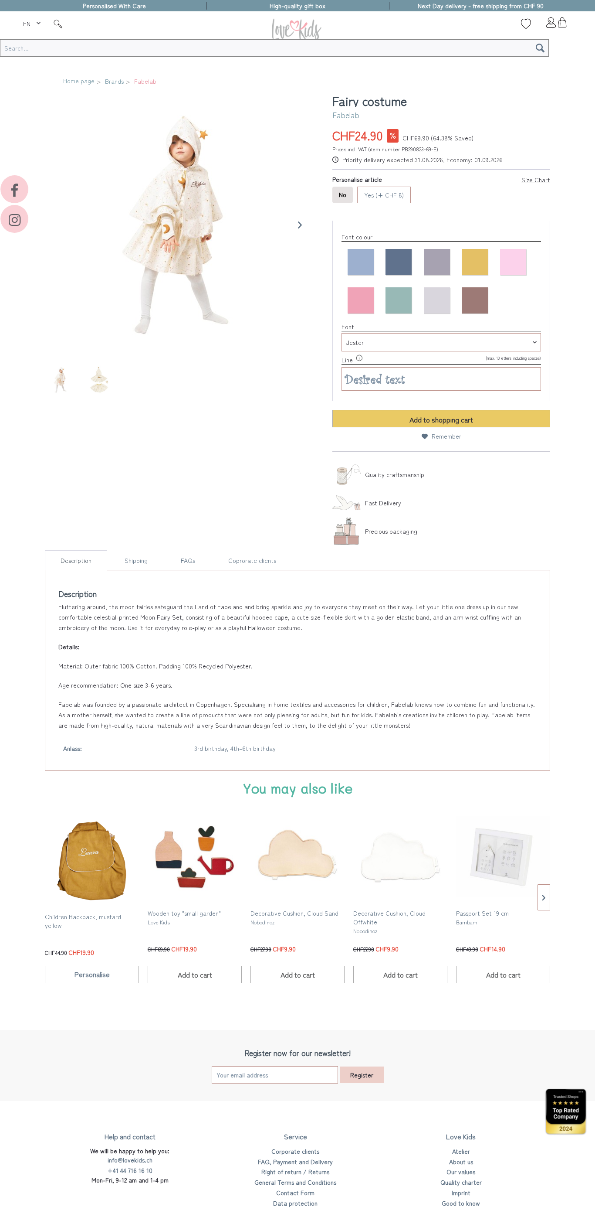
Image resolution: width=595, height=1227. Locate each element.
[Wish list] (526, 23)
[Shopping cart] (562, 25)
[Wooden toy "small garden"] (195, 857)
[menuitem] (33, 22)
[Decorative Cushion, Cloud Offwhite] (400, 857)
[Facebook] (14, 189)
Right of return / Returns (295, 1171)
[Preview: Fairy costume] (60, 380)
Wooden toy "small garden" (184, 917)
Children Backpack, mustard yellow (83, 921)
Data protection (295, 1203)
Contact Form (295, 1192)
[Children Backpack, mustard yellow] (92, 861)
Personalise (92, 974)
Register (361, 1074)
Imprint (461, 1192)
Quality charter (461, 1182)
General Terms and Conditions (295, 1182)
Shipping (136, 560)
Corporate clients (295, 1151)
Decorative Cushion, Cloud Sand (294, 917)
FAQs (188, 560)
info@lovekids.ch (130, 1159)
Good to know (461, 1203)
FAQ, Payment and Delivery (295, 1161)
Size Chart (535, 179)
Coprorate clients (252, 560)
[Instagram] (14, 219)
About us (461, 1161)
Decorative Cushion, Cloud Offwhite (389, 921)
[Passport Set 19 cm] (503, 857)
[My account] (544, 25)
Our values (460, 1171)
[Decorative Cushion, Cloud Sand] (297, 857)
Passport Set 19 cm (482, 917)
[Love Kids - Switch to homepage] (297, 31)
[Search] (540, 48)
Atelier (461, 1151)
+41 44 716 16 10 (129, 1170)
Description (76, 560)
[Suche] (58, 23)
